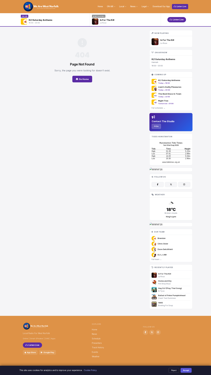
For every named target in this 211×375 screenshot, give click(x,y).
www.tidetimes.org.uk (171, 162)
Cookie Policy (90, 370)
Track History (98, 347)
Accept (186, 370)
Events (95, 352)
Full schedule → (158, 108)
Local (121, 6)
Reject (174, 370)
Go (157, 126)
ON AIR (110, 6)
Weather (95, 356)
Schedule (96, 338)
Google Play (48, 352)
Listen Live (181, 6)
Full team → (157, 259)
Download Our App (161, 6)
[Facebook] (158, 184)
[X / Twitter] (171, 184)
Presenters (97, 343)
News (132, 6)
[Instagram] (184, 184)
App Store (31, 352)
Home (100, 6)
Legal (144, 6)
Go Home (84, 79)
